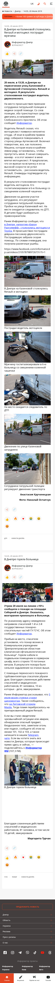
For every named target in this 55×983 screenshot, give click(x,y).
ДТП (5, 538)
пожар (14, 877)
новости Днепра (17, 538)
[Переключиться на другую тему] (38, 3)
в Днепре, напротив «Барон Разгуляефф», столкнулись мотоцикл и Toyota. (27, 227)
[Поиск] (44, 3)
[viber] (27, 952)
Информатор (24, 123)
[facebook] (5, 952)
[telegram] (20, 952)
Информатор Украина (7, 968)
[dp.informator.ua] (6, 3)
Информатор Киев (27, 968)
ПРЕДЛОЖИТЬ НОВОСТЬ (27, 906)
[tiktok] (35, 952)
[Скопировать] (20, 53)
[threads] (50, 952)
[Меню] (51, 3)
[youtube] (42, 952)
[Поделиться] (14, 53)
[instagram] (12, 952)
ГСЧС (6, 877)
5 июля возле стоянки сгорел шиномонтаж (27, 697)
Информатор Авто (44, 968)
